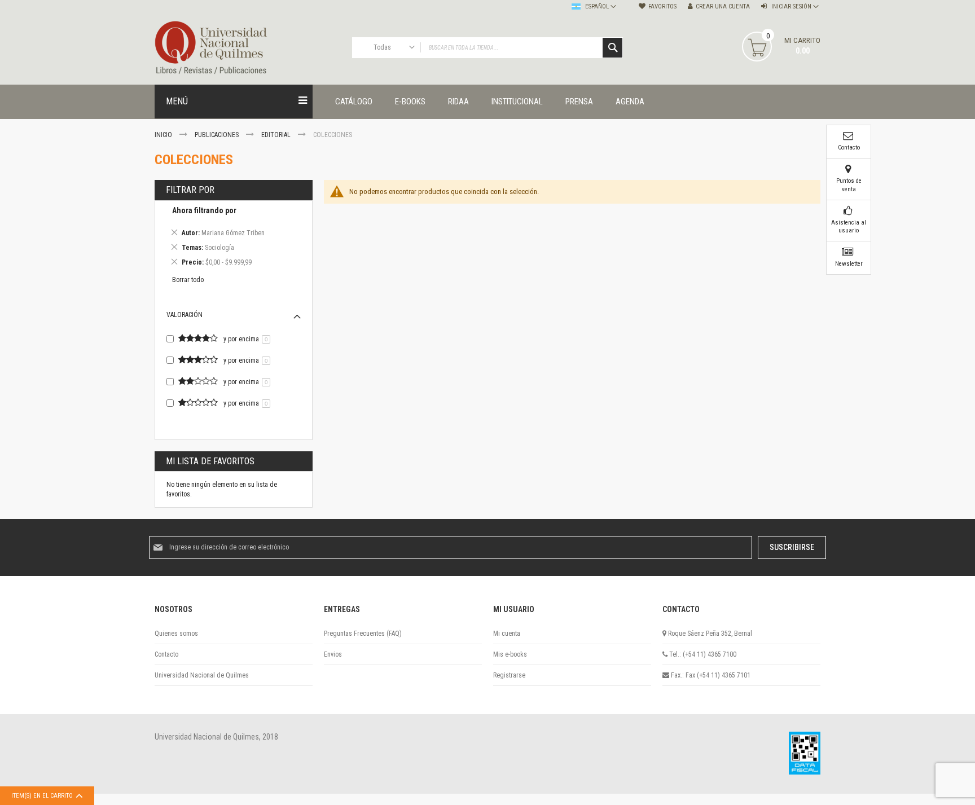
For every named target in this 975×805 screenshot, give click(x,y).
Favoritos (662, 6)
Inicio (164, 135)
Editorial (276, 135)
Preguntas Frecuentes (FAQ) (363, 633)
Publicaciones (217, 135)
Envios (333, 654)
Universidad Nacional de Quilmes (202, 675)
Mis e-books (510, 654)
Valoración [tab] (184, 315)
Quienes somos (176, 633)
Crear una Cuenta (723, 6)
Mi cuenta (506, 633)
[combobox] (487, 48)
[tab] (233, 238)
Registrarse (509, 675)
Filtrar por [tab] (190, 189)
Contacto (166, 654)
